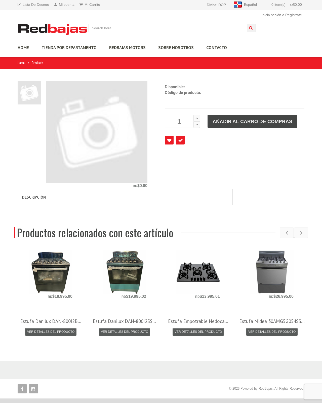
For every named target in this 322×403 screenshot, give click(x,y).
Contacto (216, 47)
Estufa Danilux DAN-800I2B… (50, 321)
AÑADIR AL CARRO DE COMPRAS (252, 121)
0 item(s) (286, 5)
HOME (23, 47)
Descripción (34, 197)
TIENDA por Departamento (69, 47)
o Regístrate (292, 15)
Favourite (169, 140)
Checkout (180, 140)
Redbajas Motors (127, 47)
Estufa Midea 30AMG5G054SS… (272, 321)
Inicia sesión (271, 15)
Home (21, 62)
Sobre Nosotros (176, 47)
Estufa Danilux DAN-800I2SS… (124, 321)
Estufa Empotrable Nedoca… (198, 321)
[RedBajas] (53, 29)
